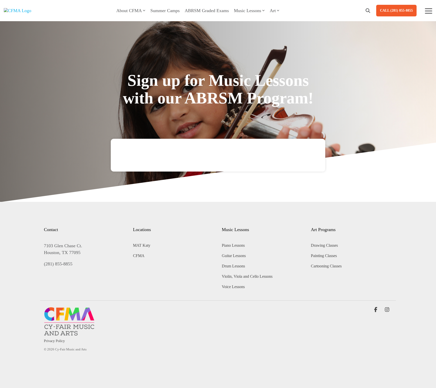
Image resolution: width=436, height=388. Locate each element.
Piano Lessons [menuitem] (233, 245)
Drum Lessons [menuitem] (233, 266)
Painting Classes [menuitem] (324, 256)
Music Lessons (247, 10)
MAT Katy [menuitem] (141, 245)
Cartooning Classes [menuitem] (326, 266)
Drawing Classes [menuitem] (324, 245)
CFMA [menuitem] (139, 256)
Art (273, 10)
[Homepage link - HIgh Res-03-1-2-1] (69, 332)
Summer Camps (165, 10)
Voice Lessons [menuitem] (233, 287)
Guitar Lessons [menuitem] (234, 256)
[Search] (368, 10)
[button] (428, 10)
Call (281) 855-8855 (396, 10)
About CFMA (129, 10)
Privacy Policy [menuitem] (54, 341)
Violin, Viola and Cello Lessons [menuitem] (247, 276)
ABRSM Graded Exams (207, 10)
